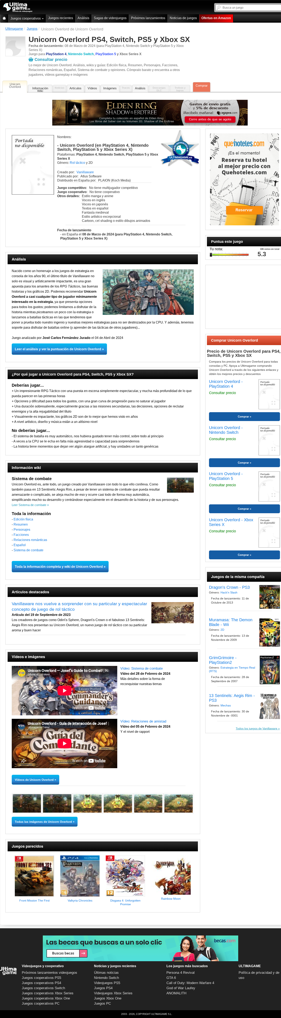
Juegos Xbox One (107, 998)
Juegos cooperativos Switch (43, 988)
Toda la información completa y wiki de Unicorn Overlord (59, 566)
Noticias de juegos (183, 18)
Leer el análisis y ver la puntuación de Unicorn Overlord (58, 349)
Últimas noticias (106, 973)
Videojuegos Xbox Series (113, 993)
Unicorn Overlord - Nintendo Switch (226, 430)
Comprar (202, 85)
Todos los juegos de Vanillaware (256, 728)
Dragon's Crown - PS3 (229, 587)
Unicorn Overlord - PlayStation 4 (226, 384)
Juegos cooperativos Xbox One (46, 998)
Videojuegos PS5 (107, 983)
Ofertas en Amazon (216, 18)
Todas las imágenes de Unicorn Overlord (43, 821)
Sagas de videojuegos (110, 18)
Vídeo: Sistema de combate (141, 668)
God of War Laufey (180, 988)
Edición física (23, 519)
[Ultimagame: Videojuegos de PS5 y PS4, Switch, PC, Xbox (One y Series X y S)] (17, 7)
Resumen (21, 524)
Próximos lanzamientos (148, 18)
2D (222, 629)
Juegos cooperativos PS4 (41, 983)
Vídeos (92, 88)
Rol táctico (77, 162)
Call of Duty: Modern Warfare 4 (190, 983)
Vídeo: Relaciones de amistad (143, 721)
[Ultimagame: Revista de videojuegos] (4, 18)
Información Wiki (40, 89)
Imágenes (110, 88)
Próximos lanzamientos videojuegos (49, 973)
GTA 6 (171, 978)
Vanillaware (85, 172)
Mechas (226, 705)
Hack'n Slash (229, 592)
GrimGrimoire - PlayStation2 (223, 660)
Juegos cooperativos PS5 (41, 978)
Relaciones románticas (30, 540)
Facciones (21, 534)
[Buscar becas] (140, 948)
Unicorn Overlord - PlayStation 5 (226, 476)
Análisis (83, 18)
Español (20, 545)
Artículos (75, 88)
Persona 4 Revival (180, 973)
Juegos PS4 (103, 988)
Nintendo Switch (106, 978)
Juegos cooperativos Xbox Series (47, 993)
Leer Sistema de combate (29, 505)
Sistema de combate (28, 550)
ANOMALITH (176, 993)
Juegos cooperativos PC (40, 1003)
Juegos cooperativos (26, 18)
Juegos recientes (60, 18)
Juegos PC (102, 1003)
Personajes (22, 529)
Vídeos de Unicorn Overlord (34, 779)
